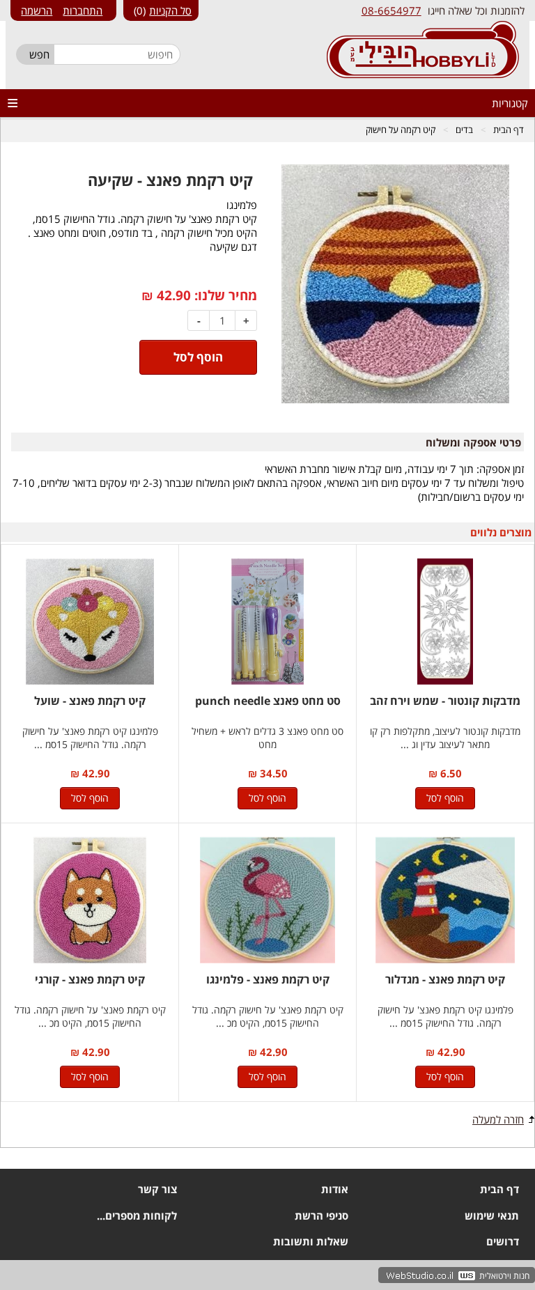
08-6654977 (391, 10)
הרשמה (36, 10)
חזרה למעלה (498, 1119)
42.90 (174, 295)
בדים (464, 129)
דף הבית (508, 129)
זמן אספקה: (500, 469)
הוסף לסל (445, 798)
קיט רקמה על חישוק (400, 129)
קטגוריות (510, 103)
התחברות (82, 10)
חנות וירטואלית (504, 1276)
